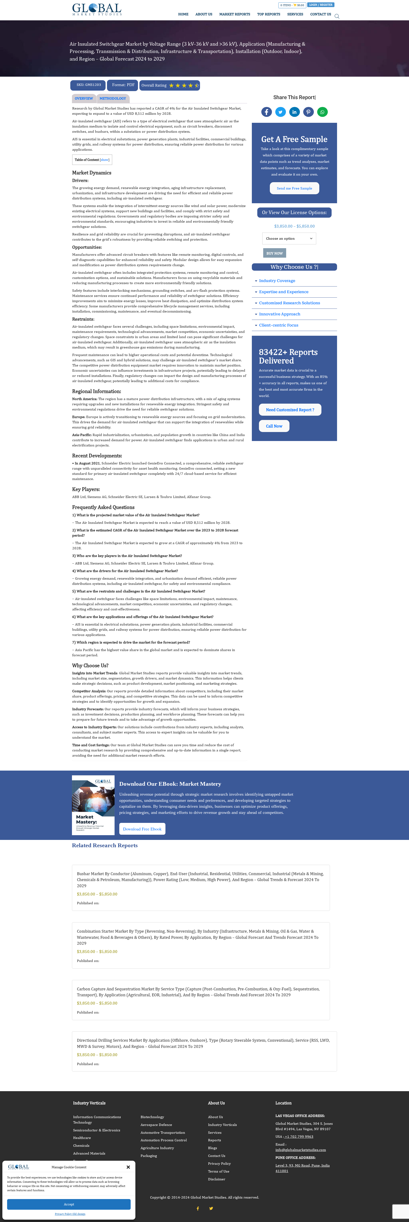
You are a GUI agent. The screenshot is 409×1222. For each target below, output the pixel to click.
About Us (215, 1117)
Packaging (149, 1155)
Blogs (212, 1148)
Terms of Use (218, 1171)
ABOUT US (204, 14)
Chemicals (81, 1145)
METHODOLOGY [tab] (113, 98)
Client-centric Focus (278, 325)
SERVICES (295, 14)
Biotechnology (152, 1117)
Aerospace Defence (156, 1124)
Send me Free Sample (294, 188)
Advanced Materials (89, 1153)
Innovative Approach (279, 314)
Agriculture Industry (157, 1148)
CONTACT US (320, 14)
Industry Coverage (277, 280)
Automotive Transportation (163, 1132)
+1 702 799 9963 (298, 1136)
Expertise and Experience (283, 292)
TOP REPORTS (268, 14)
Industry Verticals (222, 1124)
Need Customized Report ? (290, 409)
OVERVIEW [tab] (84, 98)
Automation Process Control (164, 1140)
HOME (183, 14)
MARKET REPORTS (234, 14)
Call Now (274, 426)
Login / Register (320, 4)
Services (215, 1132)
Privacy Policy (219, 1163)
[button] (128, 1167)
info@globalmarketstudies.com (301, 1149)
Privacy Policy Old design (70, 1214)
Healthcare (82, 1137)
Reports (214, 1140)
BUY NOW (275, 253)
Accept (69, 1204)
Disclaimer (216, 1179)
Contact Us (216, 1155)
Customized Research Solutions (289, 303)
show (104, 160)
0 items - (292, 5)
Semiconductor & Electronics (96, 1130)
